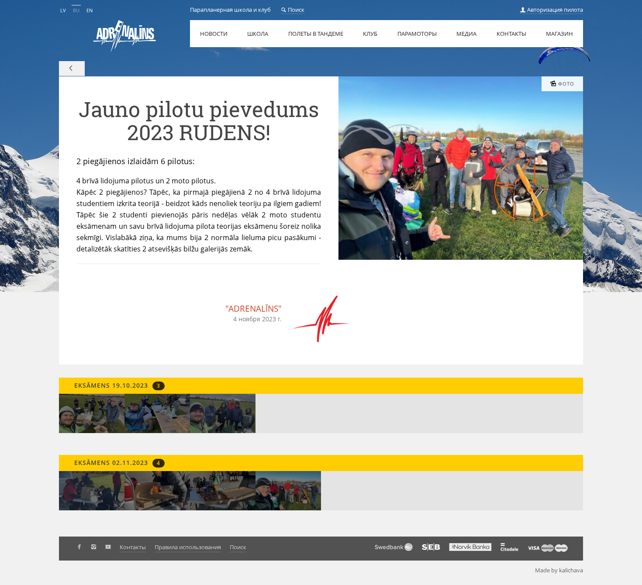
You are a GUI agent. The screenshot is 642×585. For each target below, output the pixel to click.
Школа (257, 34)
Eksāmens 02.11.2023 (116, 462)
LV (63, 10)
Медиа (466, 34)
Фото (566, 84)
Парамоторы (417, 34)
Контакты (511, 34)
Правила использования (188, 547)
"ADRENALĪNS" (253, 308)
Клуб (370, 34)
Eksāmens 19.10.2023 (116, 385)
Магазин (559, 34)
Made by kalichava (559, 570)
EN (89, 10)
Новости (214, 34)
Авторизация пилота (554, 10)
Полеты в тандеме (315, 34)
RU (76, 10)
